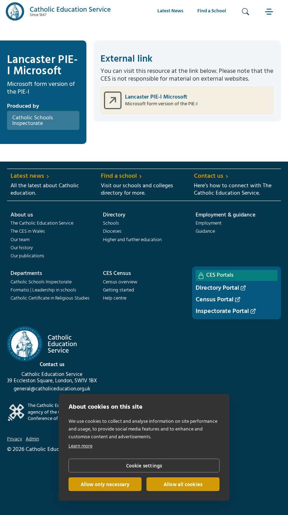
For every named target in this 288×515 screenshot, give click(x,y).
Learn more (80, 446)
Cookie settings (144, 466)
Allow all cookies (183, 484)
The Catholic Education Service (42, 223)
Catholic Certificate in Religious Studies (50, 298)
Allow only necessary (105, 484)
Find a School (211, 11)
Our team (20, 240)
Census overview (120, 282)
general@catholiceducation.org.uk (52, 389)
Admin (32, 439)
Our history (22, 248)
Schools (111, 223)
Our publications (27, 256)
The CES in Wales (28, 231)
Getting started (118, 290)
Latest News (170, 11)
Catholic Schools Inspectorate (41, 282)
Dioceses (112, 231)
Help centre (114, 298)
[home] (58, 11)
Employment (209, 223)
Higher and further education (132, 240)
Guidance (205, 231)
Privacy (14, 439)
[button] (270, 11)
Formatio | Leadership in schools (43, 290)
